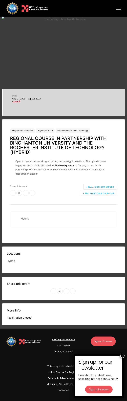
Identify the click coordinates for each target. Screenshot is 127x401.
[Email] (32, 193)
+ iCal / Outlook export (100, 187)
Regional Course (45, 130)
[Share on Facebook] (13, 193)
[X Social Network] (19, 193)
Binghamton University (22, 130)
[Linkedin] (26, 193)
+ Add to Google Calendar (98, 193)
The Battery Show (64, 165)
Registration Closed (19, 317)
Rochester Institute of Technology (72, 130)
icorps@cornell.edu (63, 339)
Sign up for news (103, 341)
